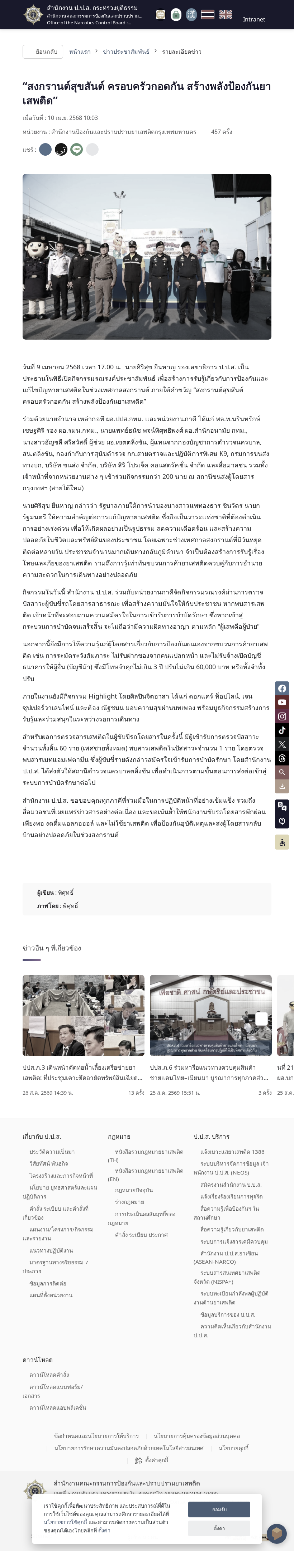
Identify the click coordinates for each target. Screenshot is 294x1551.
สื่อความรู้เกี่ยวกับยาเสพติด (232, 1229)
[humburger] (149, 14)
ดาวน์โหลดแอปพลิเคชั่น (57, 1407)
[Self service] (176, 14)
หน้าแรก (80, 51)
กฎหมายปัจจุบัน (134, 1189)
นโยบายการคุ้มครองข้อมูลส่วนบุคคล (197, 1435)
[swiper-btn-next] (261, 1019)
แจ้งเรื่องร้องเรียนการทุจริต (231, 1196)
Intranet (254, 19)
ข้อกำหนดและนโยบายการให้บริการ (96, 1435)
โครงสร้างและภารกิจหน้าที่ (61, 1175)
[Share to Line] (76, 149)
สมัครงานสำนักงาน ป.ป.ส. (231, 1184)
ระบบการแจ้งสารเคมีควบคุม (234, 1241)
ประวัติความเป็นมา (52, 1151)
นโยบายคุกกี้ (233, 1448)
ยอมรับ (219, 1509)
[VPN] (160, 14)
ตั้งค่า (104, 1530)
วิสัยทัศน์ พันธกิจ (48, 1163)
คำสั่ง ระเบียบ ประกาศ (141, 1234)
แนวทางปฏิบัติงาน (51, 1250)
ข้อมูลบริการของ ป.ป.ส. (227, 1314)
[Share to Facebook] (45, 149)
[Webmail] (191, 14)
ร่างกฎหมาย (129, 1201)
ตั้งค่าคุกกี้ (156, 1460)
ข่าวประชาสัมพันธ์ (126, 51)
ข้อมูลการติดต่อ (47, 1283)
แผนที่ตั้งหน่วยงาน (50, 1295)
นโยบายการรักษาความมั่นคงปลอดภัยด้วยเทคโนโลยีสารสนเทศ (129, 1448)
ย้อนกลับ (46, 51)
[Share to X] (61, 149)
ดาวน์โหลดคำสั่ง (49, 1374)
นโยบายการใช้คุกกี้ (65, 1522)
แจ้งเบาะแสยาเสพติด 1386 (232, 1151)
